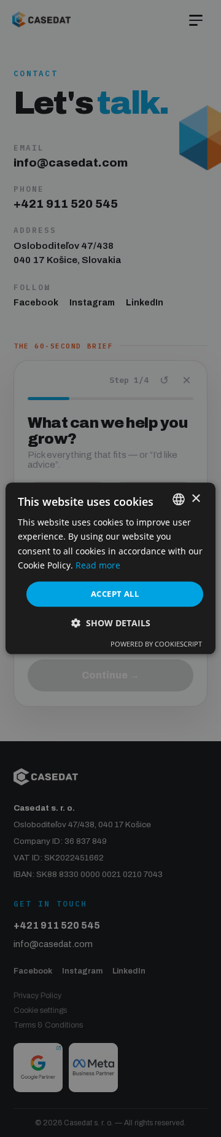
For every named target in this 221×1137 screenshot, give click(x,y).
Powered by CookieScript (156, 644)
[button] (110, 623)
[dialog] (110, 568)
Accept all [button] (115, 593)
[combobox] (179, 499)
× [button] (195, 498)
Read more (98, 565)
